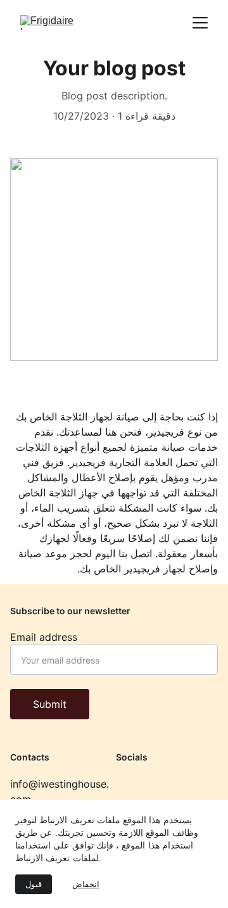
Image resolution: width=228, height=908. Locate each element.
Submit (49, 704)
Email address (43, 637)
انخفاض (85, 884)
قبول (33, 884)
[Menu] (200, 22)
